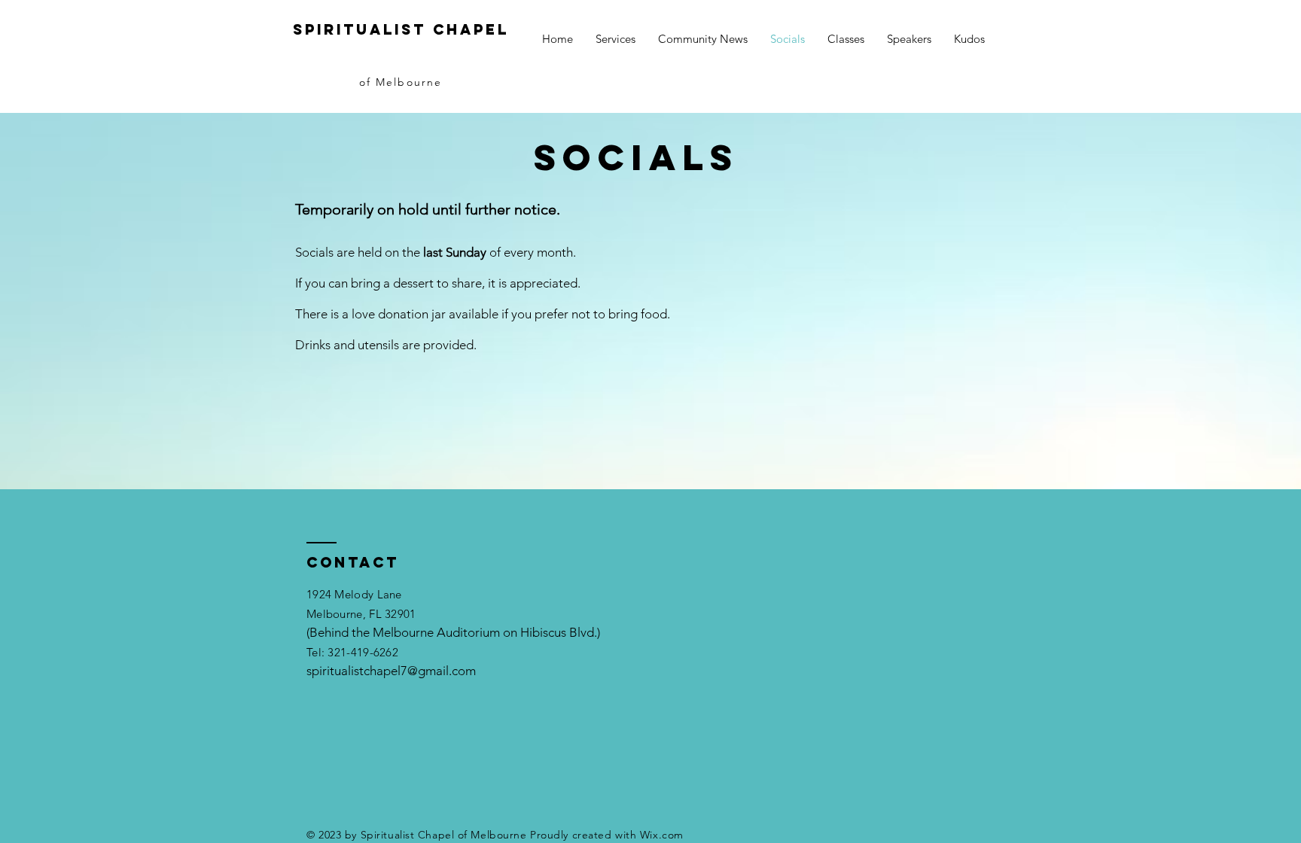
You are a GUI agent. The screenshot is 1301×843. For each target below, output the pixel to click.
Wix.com (662, 834)
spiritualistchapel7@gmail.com (391, 670)
